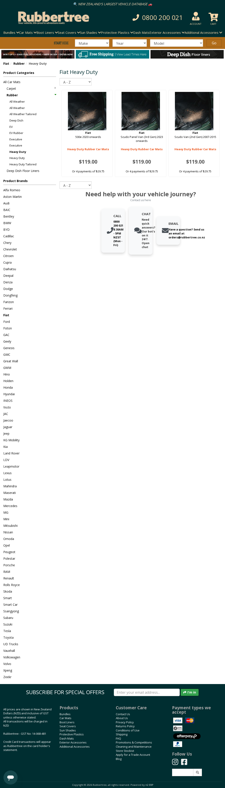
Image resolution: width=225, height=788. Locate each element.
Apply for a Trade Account (133, 755)
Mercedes (10, 506)
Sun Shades (68, 730)
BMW (7, 223)
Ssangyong (11, 611)
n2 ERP (149, 784)
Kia (5, 447)
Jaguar (7, 427)
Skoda (7, 591)
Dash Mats (141, 32)
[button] (155, 17)
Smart (7, 598)
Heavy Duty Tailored (22, 164)
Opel (6, 545)
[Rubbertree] (51, 17)
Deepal (8, 275)
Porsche (9, 565)
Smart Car (10, 604)
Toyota (8, 637)
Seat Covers (68, 726)
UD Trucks (10, 644)
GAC (6, 335)
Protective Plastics (72, 734)
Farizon (8, 302)
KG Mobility (11, 440)
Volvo (7, 664)
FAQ (118, 738)
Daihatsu (9, 269)
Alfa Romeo (11, 190)
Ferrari (8, 308)
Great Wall (10, 361)
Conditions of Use (128, 730)
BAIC (6, 210)
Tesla (7, 631)
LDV (6, 460)
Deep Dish (16, 120)
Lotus (7, 479)
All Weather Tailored (22, 114)
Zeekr (7, 677)
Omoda (8, 539)
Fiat (6, 63)
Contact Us (123, 714)
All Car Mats (11, 82)
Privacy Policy (125, 722)
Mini (6, 519)
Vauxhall (9, 651)
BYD (6, 229)
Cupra (7, 262)
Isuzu (7, 407)
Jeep (6, 433)
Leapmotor (11, 466)
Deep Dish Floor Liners (23, 171)
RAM (6, 572)
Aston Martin (12, 197)
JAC (5, 414)
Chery (7, 243)
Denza (8, 282)
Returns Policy (125, 726)
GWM (7, 368)
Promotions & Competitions (134, 742)
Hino (6, 374)
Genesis (9, 348)
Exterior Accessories (73, 742)
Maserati (9, 493)
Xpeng (7, 670)
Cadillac (8, 236)
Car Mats (65, 718)
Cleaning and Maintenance (134, 747)
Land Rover (11, 453)
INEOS (8, 400)
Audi (6, 203)
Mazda (8, 499)
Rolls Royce (11, 585)
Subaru (8, 618)
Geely (7, 341)
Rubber (19, 63)
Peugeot (9, 552)
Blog (119, 759)
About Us (122, 718)
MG (5, 512)
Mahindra (10, 486)
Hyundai (9, 394)
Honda (8, 387)
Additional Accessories (75, 747)
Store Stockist (125, 751)
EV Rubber (16, 133)
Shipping (121, 734)
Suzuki (7, 624)
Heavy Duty (17, 152)
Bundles (65, 714)
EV (11, 127)
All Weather (17, 102)
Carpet (11, 88)
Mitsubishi (10, 526)
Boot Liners (67, 722)
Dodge (8, 289)
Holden (8, 381)
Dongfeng (10, 295)
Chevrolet (10, 249)
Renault (8, 578)
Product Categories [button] (18, 73)
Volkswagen (11, 657)
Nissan (8, 532)
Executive (15, 139)
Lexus (7, 473)
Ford (6, 322)
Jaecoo (8, 420)
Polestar (9, 558)
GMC (6, 354)
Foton (7, 328)
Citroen (8, 256)
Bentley (8, 216)
